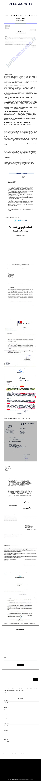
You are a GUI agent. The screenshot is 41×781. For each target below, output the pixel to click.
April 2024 (6, 718)
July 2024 (5, 711)
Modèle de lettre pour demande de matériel (11, 695)
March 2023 (6, 737)
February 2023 (6, 739)
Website (5, 657)
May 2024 (5, 716)
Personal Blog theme (29, 779)
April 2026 (6, 700)
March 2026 (6, 702)
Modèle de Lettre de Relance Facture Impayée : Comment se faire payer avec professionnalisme (21, 688)
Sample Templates (15, 753)
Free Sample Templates (7, 753)
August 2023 (6, 725)
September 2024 (7, 707)
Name (5, 648)
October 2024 (6, 704)
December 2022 (7, 744)
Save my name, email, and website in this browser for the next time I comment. (21, 661)
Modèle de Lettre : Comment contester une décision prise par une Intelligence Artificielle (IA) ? (20, 685)
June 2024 (6, 714)
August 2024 (6, 709)
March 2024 (6, 721)
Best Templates (22, 753)
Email (5, 652)
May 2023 (5, 732)
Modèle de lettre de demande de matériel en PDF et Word (14, 690)
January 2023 (6, 741)
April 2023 (6, 734)
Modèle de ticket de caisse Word (9, 692)
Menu (38, 9)
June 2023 (6, 730)
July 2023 (5, 727)
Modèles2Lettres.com (20, 3)
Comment (6, 634)
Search (4, 677)
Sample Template (29, 753)
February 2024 (6, 723)
